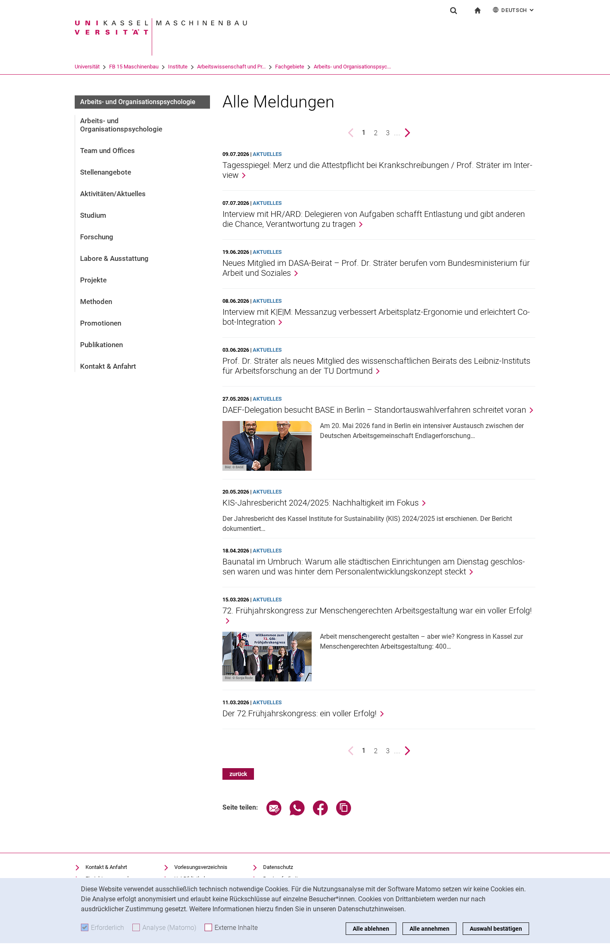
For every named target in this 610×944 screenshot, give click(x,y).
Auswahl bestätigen (496, 928)
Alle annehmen (429, 928)
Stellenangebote (105, 172)
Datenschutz (278, 867)
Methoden (96, 301)
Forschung (96, 237)
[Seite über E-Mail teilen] (273, 813)
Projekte (93, 280)
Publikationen (101, 345)
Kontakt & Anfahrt (108, 366)
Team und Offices (107, 150)
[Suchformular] (453, 10)
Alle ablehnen (371, 928)
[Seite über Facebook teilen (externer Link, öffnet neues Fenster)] (320, 813)
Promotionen (100, 323)
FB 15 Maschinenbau (134, 66)
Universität (87, 66)
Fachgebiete (289, 66)
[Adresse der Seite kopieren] (343, 813)
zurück (238, 774)
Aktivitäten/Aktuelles (113, 194)
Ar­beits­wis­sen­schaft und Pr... (231, 66)
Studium (93, 215)
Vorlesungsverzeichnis (200, 867)
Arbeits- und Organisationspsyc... (352, 66)
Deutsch (518, 10)
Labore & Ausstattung (114, 258)
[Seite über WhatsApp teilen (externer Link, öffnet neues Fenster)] (297, 813)
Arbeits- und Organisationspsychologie (137, 102)
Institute (178, 66)
